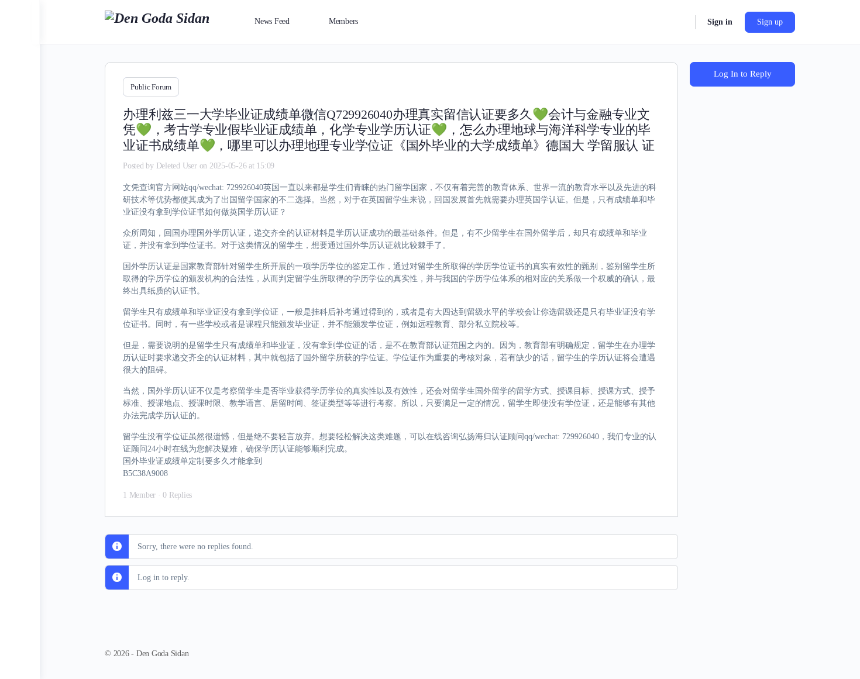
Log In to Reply (743, 73)
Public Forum (150, 86)
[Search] (678, 22)
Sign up (770, 22)
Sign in (719, 22)
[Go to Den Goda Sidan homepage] (157, 21)
